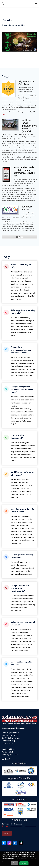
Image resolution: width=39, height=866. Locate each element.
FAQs (6, 833)
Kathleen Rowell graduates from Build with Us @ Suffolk (29, 126)
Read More (6, 826)
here (3, 114)
